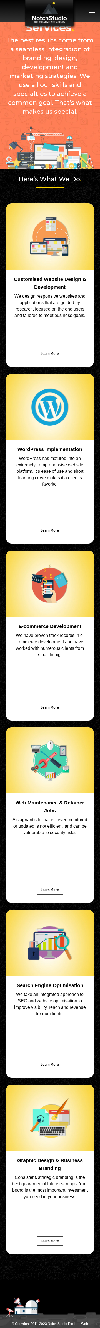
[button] (92, 12)
